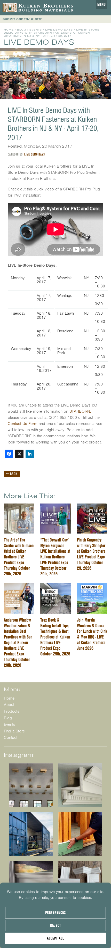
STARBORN (79, 411)
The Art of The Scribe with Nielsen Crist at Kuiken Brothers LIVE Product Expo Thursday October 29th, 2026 (19, 557)
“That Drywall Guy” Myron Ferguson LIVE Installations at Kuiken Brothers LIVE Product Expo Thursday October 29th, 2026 (55, 557)
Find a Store (14, 731)
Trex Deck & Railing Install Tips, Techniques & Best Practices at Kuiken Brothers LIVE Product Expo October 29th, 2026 (55, 637)
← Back (12, 473)
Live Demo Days (59, 29)
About (9, 704)
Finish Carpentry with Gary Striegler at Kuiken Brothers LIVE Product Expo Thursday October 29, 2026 (91, 554)
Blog (21, 29)
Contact (10, 737)
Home (9, 29)
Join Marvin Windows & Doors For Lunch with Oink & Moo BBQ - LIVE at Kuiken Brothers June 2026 (92, 634)
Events (35, 29)
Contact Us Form (22, 423)
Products (11, 711)
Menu (101, 4)
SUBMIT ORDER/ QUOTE (22, 19)
